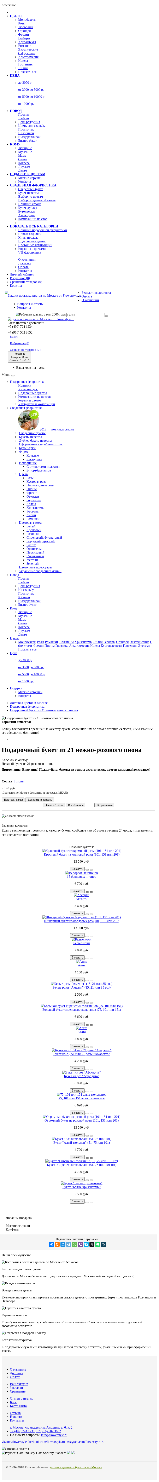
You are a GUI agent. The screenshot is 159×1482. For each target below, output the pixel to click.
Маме (22, 155)
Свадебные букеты (32, 433)
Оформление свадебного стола (41, 444)
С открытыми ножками (43, 466)
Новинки (24, 385)
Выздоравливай (29, 137)
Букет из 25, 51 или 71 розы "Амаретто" (81, 1054)
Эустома (32, 511)
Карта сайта (18, 1406)
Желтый (32, 560)
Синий (31, 545)
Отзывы (15, 1413)
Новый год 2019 (29, 234)
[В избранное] (87, 869)
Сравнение (17, 1391)
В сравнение (104, 805)
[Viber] (80, 1244)
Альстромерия (28, 57)
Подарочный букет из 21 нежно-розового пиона (44, 710)
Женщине (25, 148)
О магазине (18, 1369)
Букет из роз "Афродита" (81, 1076)
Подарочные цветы (32, 241)
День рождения (29, 122)
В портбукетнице (38, 470)
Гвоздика (61, 645)
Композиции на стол (32, 219)
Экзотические (28, 49)
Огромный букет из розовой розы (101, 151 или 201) (82, 1120)
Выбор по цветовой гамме (36, 200)
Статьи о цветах (21, 1398)
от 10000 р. (26, 103)
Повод (14, 575)
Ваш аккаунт (19, 1384)
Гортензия (25, 64)
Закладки (16, 1387)
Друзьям (24, 166)
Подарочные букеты (32, 393)
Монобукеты (27, 19)
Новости (16, 1416)
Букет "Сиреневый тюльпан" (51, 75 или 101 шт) (81, 1165)
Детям (22, 170)
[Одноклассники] (57, 1244)
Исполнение (28, 463)
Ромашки (24, 45)
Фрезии (23, 34)
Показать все (27, 72)
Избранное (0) (19, 343)
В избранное (75, 805)
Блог (13, 1402)
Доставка (24, 263)
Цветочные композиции (35, 245)
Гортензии (33, 500)
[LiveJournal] (103, 1244)
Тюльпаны (25, 27)
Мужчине (25, 152)
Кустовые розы (111, 645)
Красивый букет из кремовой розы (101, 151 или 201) (81, 854)
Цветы (23, 474)
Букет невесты (28, 193)
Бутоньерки (26, 211)
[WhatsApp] (74, 1244)
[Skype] (86, 1244)
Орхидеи (24, 31)
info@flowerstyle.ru (54, 1435)
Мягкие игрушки (30, 178)
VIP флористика (29, 252)
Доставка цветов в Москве (29, 703)
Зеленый (32, 563)
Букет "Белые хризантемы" (82, 1187)
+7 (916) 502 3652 (48, 1431)
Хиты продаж (28, 237)
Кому (13, 608)
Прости (23, 114)
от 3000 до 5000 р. (31, 89)
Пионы (31, 489)
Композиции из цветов (34, 396)
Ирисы (23, 60)
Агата (81, 1032)
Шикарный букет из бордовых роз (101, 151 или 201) (81, 921)
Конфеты (24, 181)
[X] (91, 1244)
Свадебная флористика (26, 408)
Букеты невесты (30, 437)
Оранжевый (34, 548)
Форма (24, 451)
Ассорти (82, 899)
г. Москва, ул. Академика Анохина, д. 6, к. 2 (41, 1427)
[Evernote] (97, 1244)
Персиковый (35, 552)
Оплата (23, 267)
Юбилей (24, 597)
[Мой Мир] (62, 1244)
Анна (82, 965)
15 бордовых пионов (81, 876)
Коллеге (24, 163)
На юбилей (26, 133)
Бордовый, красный (40, 541)
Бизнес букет (27, 604)
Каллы (31, 504)
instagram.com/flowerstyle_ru (85, 1441)
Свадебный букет (30, 189)
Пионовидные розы (40, 485)
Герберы (24, 38)
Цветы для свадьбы (32, 125)
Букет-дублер (27, 207)
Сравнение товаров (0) (25, 349)
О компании (27, 259)
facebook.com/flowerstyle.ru (46, 1441)
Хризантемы (27, 42)
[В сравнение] (91, 869)
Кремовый (33, 530)
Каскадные (34, 459)
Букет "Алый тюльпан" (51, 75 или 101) (81, 1142)
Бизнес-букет (27, 140)
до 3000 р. (25, 82)
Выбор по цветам (30, 196)
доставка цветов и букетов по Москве (75, 1467)
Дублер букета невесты (35, 440)
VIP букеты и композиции (36, 404)
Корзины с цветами (32, 248)
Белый (31, 526)
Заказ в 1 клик (53, 805)
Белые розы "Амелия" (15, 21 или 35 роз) (82, 987)
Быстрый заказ (13, 799)
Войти (14, 336)
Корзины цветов (29, 400)
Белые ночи (81, 943)
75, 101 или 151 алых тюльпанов (82, 1098)
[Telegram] (68, 1244)
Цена (13, 653)
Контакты (25, 270)
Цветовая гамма (30, 522)
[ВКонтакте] (51, 1244)
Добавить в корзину (39, 799)
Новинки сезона (29, 204)
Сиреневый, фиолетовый (44, 537)
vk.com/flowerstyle (14, 1441)
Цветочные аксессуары (35, 567)
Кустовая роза (36, 481)
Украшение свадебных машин (40, 571)
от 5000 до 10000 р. (31, 96)
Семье (22, 159)
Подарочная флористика (27, 381)
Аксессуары (26, 215)
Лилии (23, 68)
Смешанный (35, 556)
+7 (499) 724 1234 (22, 1431)
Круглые (32, 455)
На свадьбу (26, 589)
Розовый (32, 534)
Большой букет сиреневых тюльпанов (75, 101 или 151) (81, 1009)
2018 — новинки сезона (57, 429)
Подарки (16, 688)
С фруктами (26, 53)
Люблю (23, 118)
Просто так (26, 129)
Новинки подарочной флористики (42, 230)
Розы (21, 23)
